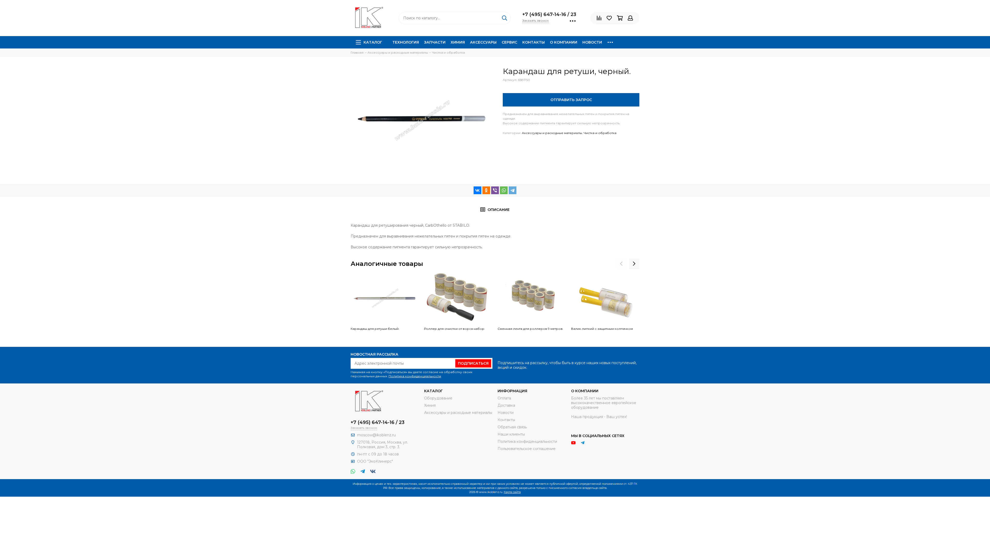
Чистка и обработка (600, 133)
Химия (458, 42)
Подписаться (473, 363)
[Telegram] (512, 190)
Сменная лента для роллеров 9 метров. (530, 329)
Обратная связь (512, 427)
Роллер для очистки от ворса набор (454, 329)
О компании (563, 42)
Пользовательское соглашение (527, 448)
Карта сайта (512, 492)
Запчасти (435, 42)
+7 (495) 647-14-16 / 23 (549, 14)
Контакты (533, 42)
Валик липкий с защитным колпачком (602, 329)
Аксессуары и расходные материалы (552, 133)
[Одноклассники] (486, 190)
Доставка (506, 405)
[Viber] (495, 190)
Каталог (373, 42)
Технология (405, 42)
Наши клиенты (511, 434)
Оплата (504, 398)
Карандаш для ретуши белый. (375, 329)
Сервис (509, 42)
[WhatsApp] (504, 190)
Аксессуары (483, 42)
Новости (592, 42)
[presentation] (621, 264)
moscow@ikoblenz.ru (376, 435)
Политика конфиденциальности (415, 376)
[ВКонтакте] (477, 190)
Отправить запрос (571, 99)
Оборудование (438, 398)
